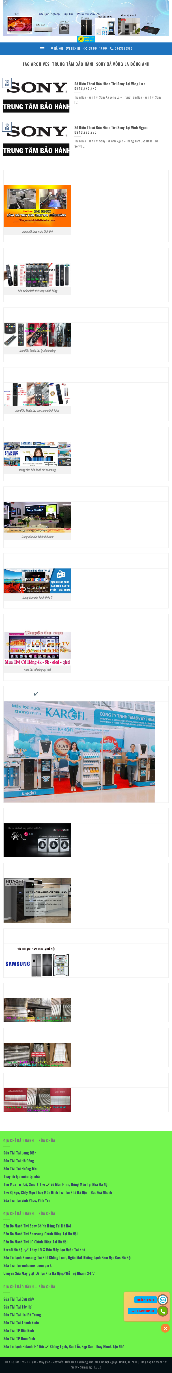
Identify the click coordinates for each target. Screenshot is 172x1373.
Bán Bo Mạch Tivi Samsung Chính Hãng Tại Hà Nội (40, 1233)
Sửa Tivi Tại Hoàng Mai (20, 1168)
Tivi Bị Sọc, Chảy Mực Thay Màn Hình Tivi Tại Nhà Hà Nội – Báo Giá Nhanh (58, 1192)
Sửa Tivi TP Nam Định (19, 1338)
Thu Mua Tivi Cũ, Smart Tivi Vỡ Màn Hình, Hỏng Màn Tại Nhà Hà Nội (55, 1184)
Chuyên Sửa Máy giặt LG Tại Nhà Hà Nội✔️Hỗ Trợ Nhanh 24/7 (49, 1273)
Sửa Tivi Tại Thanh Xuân (21, 1322)
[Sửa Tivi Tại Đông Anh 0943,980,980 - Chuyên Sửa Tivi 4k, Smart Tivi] (86, 39)
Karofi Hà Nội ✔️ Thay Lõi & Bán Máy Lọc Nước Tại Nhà (44, 1249)
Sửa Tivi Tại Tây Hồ (17, 1307)
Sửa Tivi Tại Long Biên (19, 1153)
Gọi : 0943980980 (142, 1311)
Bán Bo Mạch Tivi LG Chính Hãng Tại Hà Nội (35, 1242)
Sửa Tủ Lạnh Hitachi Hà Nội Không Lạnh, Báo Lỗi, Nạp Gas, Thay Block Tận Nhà (63, 1346)
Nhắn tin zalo (145, 1300)
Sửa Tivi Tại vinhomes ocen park (27, 1265)
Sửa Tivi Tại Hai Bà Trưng (22, 1315)
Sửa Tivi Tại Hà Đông (18, 1160)
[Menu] (42, 48)
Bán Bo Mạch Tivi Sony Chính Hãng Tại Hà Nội (37, 1226)
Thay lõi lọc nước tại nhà (21, 1176)
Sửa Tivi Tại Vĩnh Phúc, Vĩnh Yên (26, 1200)
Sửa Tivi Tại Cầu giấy (18, 1299)
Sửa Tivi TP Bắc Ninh (18, 1330)
